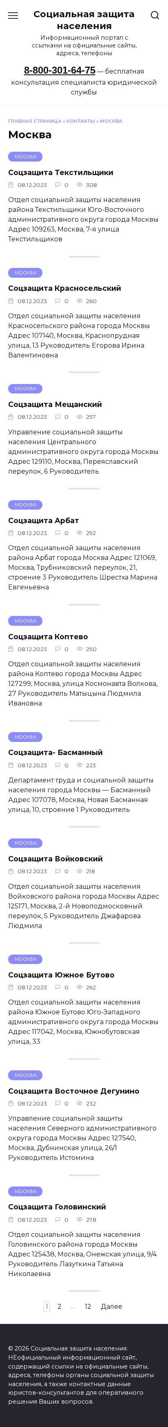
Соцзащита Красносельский (64, 288)
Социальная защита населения (84, 19)
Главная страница (35, 121)
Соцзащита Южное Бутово (61, 975)
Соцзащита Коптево (48, 636)
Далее (111, 1306)
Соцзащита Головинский (57, 1206)
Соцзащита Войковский (55, 858)
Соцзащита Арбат (43, 520)
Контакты (80, 121)
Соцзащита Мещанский (55, 404)
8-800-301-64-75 (59, 70)
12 (88, 1306)
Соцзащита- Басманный (55, 752)
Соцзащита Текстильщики (60, 172)
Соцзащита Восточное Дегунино (73, 1090)
